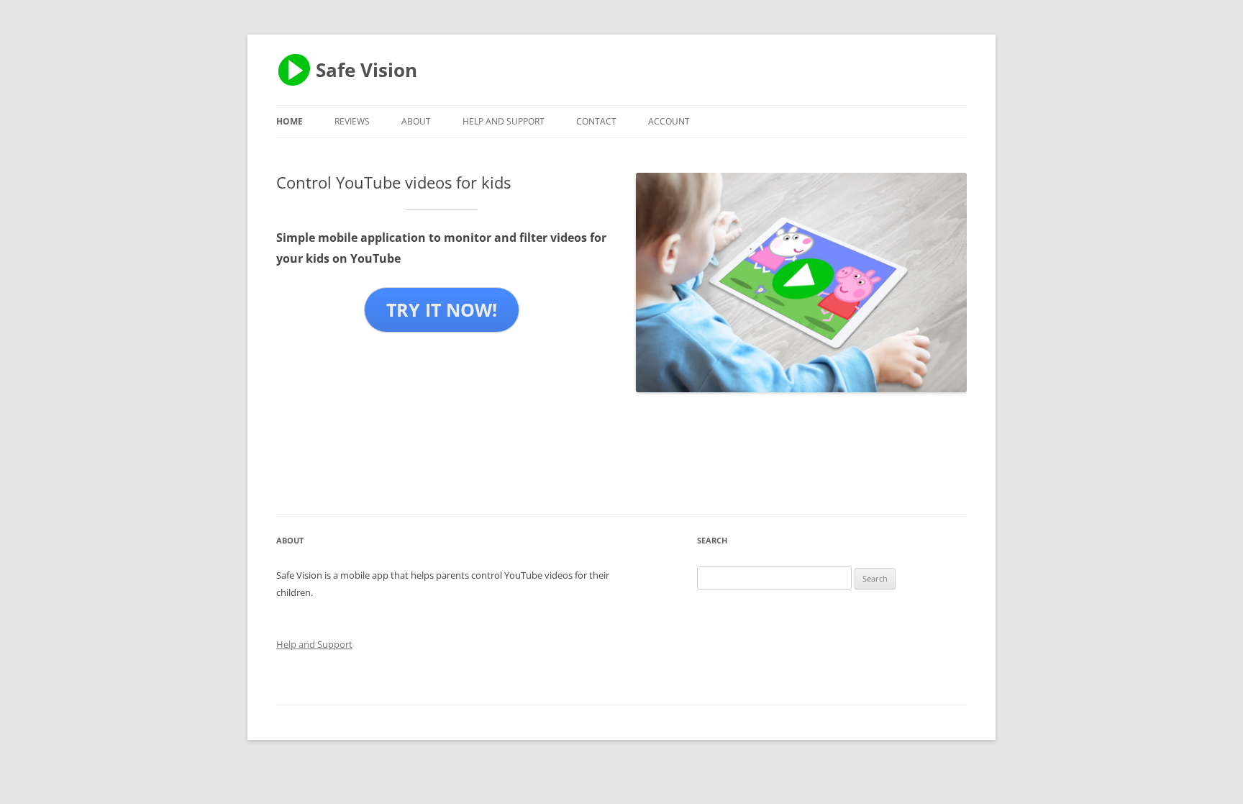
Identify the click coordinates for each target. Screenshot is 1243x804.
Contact (596, 121)
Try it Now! (441, 309)
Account (669, 121)
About (416, 121)
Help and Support (504, 121)
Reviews (352, 121)
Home (289, 121)
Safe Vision (366, 70)
